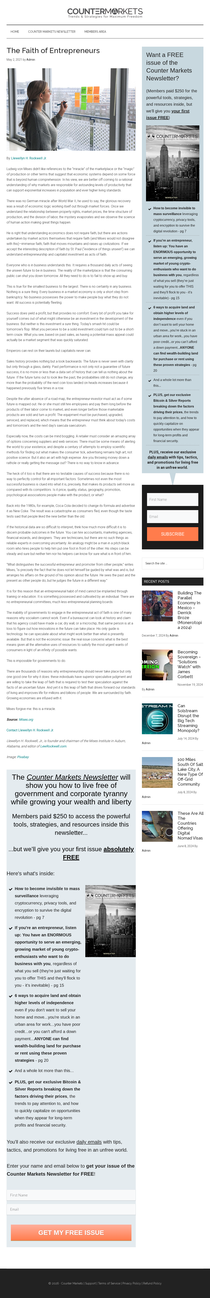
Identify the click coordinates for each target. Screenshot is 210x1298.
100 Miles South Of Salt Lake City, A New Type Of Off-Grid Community (190, 772)
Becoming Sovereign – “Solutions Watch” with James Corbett (189, 664)
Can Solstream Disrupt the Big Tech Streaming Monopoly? (188, 718)
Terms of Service (109, 1283)
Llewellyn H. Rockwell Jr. (29, 158)
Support (90, 1283)
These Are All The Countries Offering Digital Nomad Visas (190, 826)
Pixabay (23, 757)
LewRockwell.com (53, 746)
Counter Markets (105, 12)
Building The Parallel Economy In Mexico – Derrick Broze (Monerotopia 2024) (190, 610)
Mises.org (26, 719)
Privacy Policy (131, 1283)
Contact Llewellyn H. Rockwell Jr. (30, 730)
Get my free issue (71, 1232)
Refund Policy (152, 1283)
